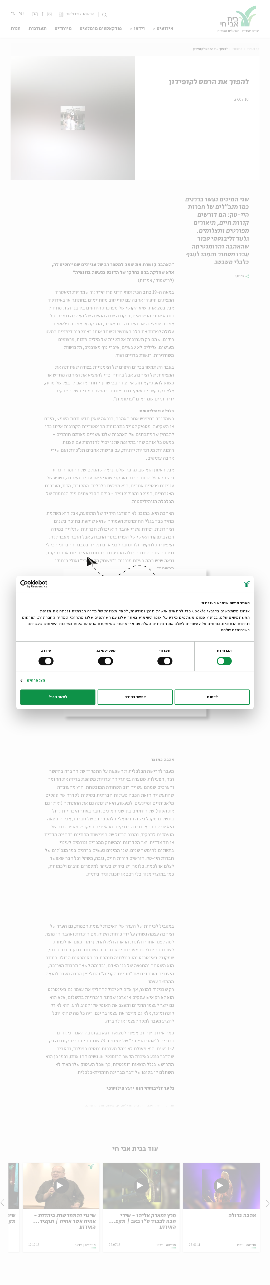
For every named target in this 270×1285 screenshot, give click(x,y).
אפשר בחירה (135, 697)
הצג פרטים (36, 680)
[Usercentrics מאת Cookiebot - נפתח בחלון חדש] (43, 584)
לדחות (212, 697)
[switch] (165, 661)
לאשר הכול (58, 697)
